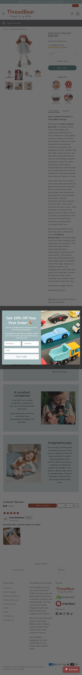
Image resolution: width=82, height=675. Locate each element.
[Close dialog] (77, 313)
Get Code (21, 356)
